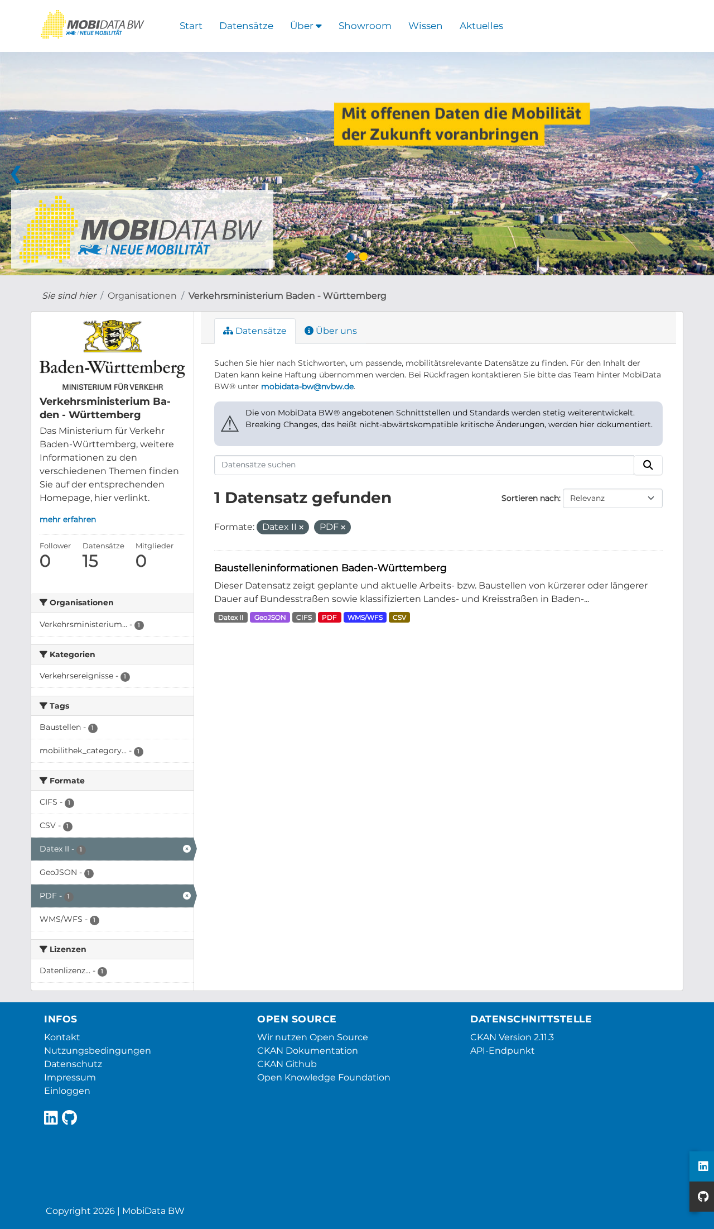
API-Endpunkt (502, 1050)
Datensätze (246, 25)
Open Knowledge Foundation (323, 1077)
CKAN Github (287, 1064)
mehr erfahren (68, 519)
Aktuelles (481, 25)
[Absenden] (648, 465)
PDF (329, 617)
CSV (399, 617)
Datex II (231, 617)
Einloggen (67, 1090)
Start (191, 25)
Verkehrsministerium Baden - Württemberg (288, 295)
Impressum (70, 1077)
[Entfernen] (301, 528)
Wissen (425, 25)
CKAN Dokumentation (307, 1050)
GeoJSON (270, 617)
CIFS (304, 617)
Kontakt (62, 1037)
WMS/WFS (365, 617)
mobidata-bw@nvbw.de (307, 386)
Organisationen (142, 295)
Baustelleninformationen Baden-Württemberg (330, 567)
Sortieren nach (530, 498)
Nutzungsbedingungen (97, 1050)
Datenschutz (73, 1064)
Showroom (365, 25)
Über (303, 25)
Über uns (335, 331)
